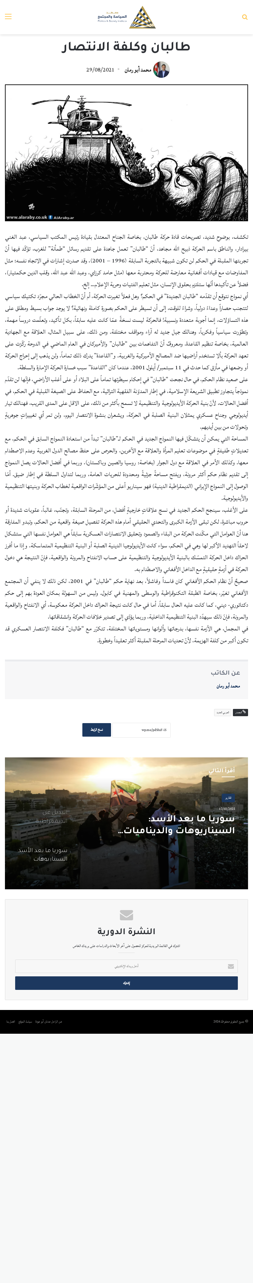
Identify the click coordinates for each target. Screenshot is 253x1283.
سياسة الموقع (25, 1022)
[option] (126, 823)
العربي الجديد (222, 712)
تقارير (228, 798)
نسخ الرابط (97, 729)
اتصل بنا (11, 1022)
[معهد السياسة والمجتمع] (126, 17)
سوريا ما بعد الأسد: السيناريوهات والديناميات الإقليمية (179, 826)
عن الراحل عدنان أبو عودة (49, 1022)
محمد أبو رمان (138, 70)
